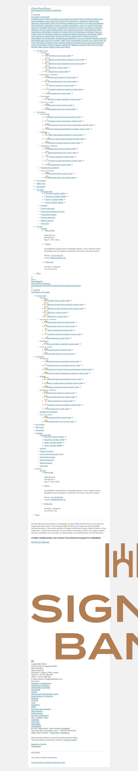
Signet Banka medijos (45, 45)
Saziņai (52, 47)
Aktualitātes (76, 40)
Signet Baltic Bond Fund (49, 23)
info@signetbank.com (58, 258)
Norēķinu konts (57, 19)
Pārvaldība (41, 43)
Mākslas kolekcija (79, 45)
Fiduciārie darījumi (99, 38)
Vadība (49, 43)
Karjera (55, 43)
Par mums (49, 193)
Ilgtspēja (62, 43)
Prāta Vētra (91, 45)
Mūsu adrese (43, 47)
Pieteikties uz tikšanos (40, 685)
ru (34, 279)
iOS (39, 666)
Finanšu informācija (74, 43)
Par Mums (85, 40)
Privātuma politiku (70, 740)
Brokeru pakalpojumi (68, 23)
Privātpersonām (37, 19)
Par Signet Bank (96, 40)
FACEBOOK (35, 724)
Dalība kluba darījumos (57, 77)
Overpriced (54, 733)
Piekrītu (43, 744)
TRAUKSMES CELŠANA (40, 687)
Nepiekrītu (35, 744)
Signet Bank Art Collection (42, 696)
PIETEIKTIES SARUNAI (52, 10)
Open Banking (37, 711)
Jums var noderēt (86, 25)
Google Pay (64, 21)
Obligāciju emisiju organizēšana (44, 30)
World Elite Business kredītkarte (81, 32)
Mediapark (65, 733)
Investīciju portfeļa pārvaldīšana (90, 23)
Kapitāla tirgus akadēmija (66, 38)
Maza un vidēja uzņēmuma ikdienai (61, 139)
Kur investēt (55, 40)
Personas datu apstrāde (41, 709)
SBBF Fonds (66, 40)
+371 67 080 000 (56, 255)
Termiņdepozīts (37, 25)
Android (47, 666)
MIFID (33, 707)
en (32, 279)
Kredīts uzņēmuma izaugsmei (90, 28)
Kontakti (99, 45)
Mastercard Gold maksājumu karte (61, 64)
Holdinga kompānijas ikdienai (65, 34)
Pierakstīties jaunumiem (71, 286)
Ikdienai (48, 19)
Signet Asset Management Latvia (52, 211)
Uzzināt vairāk (66, 56)
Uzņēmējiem (62, 28)
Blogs (67, 47)
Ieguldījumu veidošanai (78, 21)
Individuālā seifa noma (47, 28)
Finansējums (49, 25)
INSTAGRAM (36, 726)
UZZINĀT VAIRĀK (59, 193)
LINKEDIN (35, 720)
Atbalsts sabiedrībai (63, 45)
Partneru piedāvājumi (40, 715)
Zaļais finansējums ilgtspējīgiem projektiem (64, 129)
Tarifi (33, 703)
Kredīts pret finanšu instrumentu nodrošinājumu (76, 30)
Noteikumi (35, 705)
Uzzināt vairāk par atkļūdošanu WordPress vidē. (48, 762)
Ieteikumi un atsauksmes (41, 683)
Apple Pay (54, 21)
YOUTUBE (35, 722)
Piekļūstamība (37, 713)
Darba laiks (60, 47)
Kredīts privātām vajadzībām (67, 25)
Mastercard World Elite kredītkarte (78, 19)
